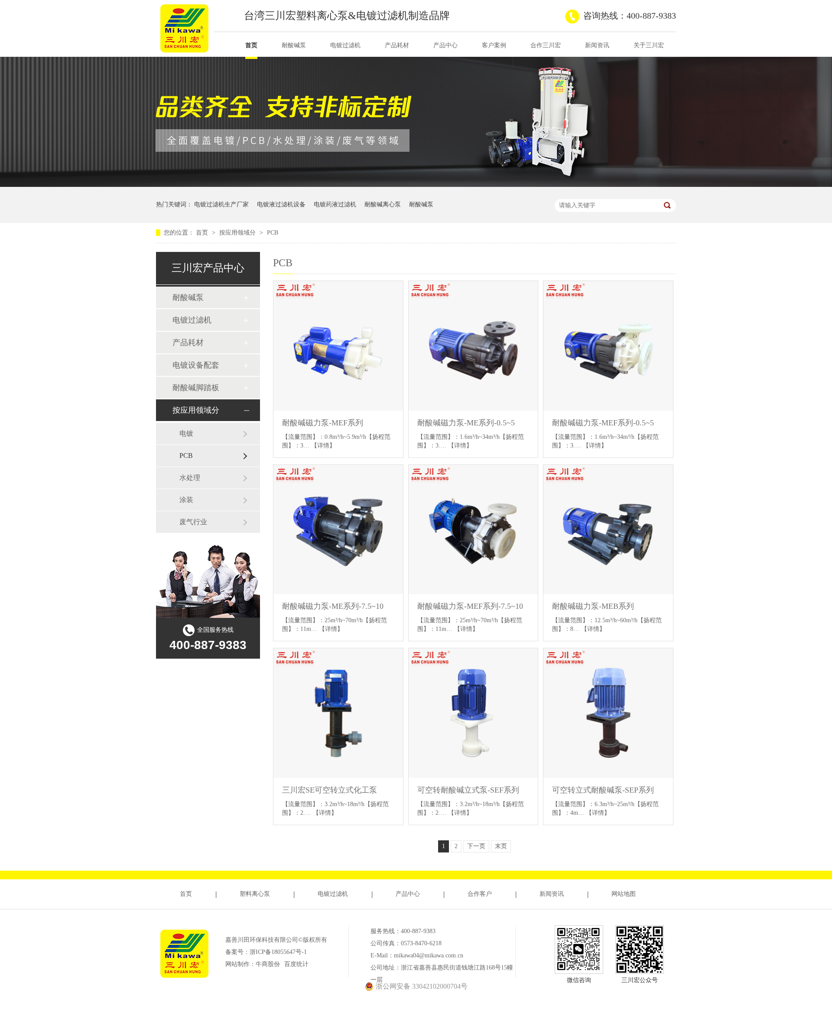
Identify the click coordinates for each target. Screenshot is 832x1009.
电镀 (186, 433)
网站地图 (623, 894)
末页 (501, 846)
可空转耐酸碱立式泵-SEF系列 (468, 790)
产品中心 (445, 45)
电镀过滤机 (345, 45)
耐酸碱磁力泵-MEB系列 (593, 606)
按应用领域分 (238, 232)
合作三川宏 (545, 45)
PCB (272, 232)
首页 (251, 45)
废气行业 (193, 522)
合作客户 (480, 894)
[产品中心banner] (416, 185)
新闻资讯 (597, 45)
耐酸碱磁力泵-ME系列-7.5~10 (333, 606)
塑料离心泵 (255, 894)
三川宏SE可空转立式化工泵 (329, 790)
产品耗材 (397, 45)
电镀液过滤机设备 (281, 204)
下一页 (476, 846)
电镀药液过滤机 (335, 204)
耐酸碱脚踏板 (195, 387)
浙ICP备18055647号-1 (278, 952)
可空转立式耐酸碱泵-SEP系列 (603, 790)
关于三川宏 (649, 45)
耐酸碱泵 (294, 45)
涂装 (186, 499)
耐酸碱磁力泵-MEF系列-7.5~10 (470, 606)
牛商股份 (268, 964)
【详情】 (323, 445)
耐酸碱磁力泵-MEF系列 (322, 422)
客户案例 (494, 45)
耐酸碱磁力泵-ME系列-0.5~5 (466, 422)
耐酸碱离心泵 (382, 204)
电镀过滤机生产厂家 (221, 204)
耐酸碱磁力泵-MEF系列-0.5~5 (603, 422)
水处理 (189, 477)
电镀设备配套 (195, 365)
